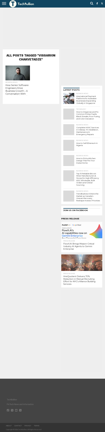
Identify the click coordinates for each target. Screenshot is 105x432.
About (9, 426)
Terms (36, 426)
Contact (18, 426)
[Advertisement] (52, 28)
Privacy (27, 426)
